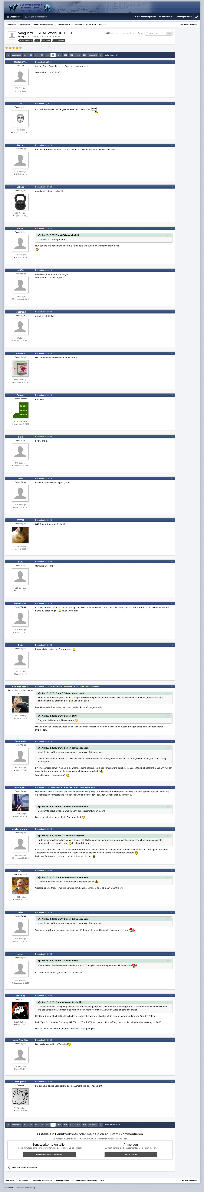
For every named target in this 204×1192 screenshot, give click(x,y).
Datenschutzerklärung (25, 1187)
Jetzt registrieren (184, 17)
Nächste (93, 55)
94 (25, 55)
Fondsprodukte (54, 36)
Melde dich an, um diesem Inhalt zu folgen (125, 33)
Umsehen (14, 17)
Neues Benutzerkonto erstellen (49, 1154)
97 (42, 55)
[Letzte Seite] (101, 55)
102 (71, 55)
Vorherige (16, 55)
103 (78, 55)
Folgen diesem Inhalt (155, 33)
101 (65, 55)
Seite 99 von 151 (112, 55)
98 (47, 55)
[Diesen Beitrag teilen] (171, 62)
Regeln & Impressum (37, 17)
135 (169, 33)
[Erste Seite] (8, 55)
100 (59, 55)
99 (53, 55)
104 (84, 55)
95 (31, 55)
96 (36, 55)
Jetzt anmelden (130, 1154)
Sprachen (8, 1187)
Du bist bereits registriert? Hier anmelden (152, 17)
